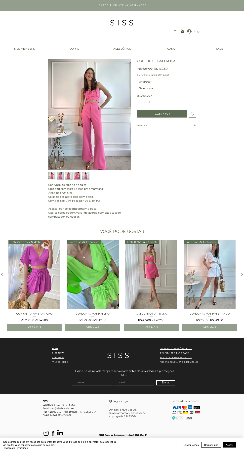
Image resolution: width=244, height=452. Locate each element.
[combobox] (166, 88)
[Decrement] (139, 102)
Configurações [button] (191, 445)
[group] (122, 285)
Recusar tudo (211, 445)
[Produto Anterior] (2, 275)
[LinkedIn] (60, 433)
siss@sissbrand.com (62, 408)
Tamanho (145, 81)
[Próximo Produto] (242, 275)
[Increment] (150, 102)
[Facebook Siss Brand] (53, 433)
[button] (182, 31)
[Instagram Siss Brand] (46, 433)
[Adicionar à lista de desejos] (192, 114)
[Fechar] (240, 444)
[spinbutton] (145, 102)
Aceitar (229, 445)
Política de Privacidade (16, 448)
